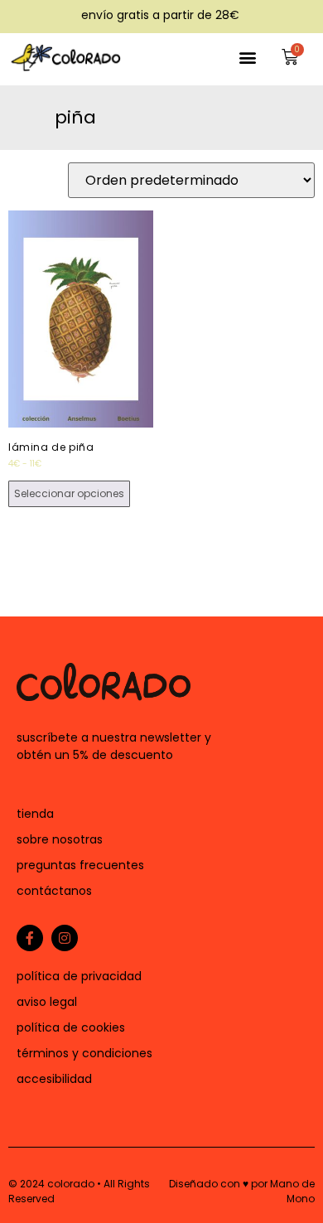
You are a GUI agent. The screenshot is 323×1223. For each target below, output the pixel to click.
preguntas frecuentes (80, 865)
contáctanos (54, 890)
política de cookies (71, 1027)
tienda (35, 813)
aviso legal (47, 1001)
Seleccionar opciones (69, 493)
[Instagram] (64, 938)
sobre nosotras (60, 839)
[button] (248, 56)
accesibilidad (54, 1079)
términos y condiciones (84, 1053)
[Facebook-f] (30, 938)
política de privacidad (79, 976)
